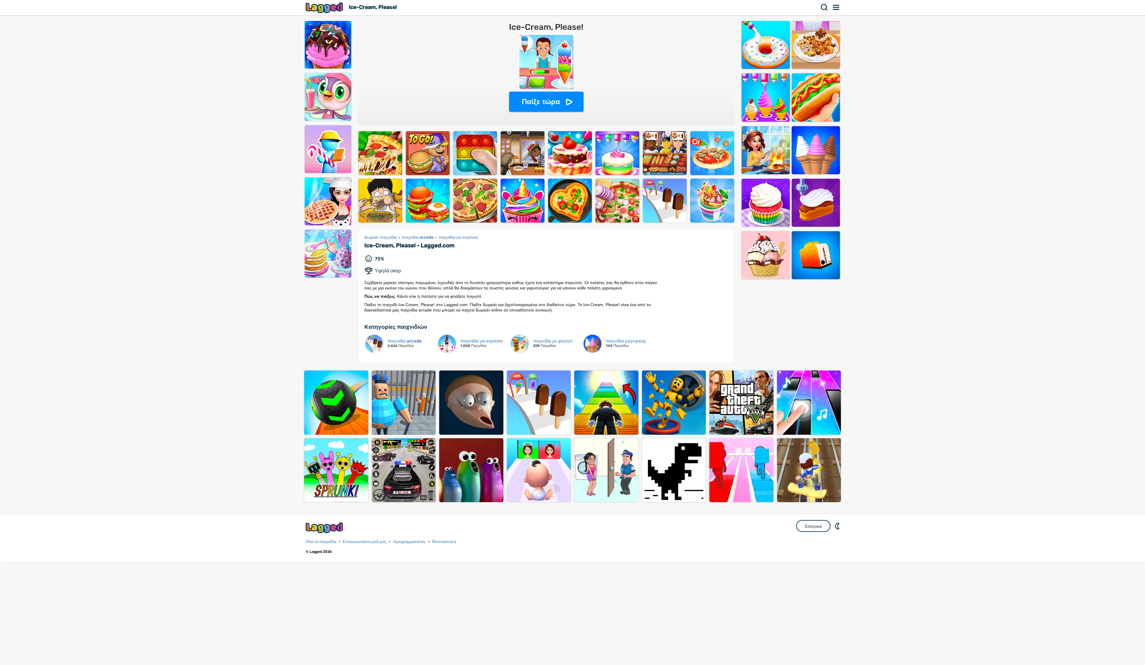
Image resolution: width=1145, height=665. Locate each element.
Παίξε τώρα (541, 102)
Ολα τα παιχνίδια (321, 541)
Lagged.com (325, 527)
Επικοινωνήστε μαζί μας (365, 541)
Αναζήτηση (824, 7)
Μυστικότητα (444, 541)
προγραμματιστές (409, 541)
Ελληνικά (813, 526)
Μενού (836, 7)
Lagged (325, 7)
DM (838, 526)
